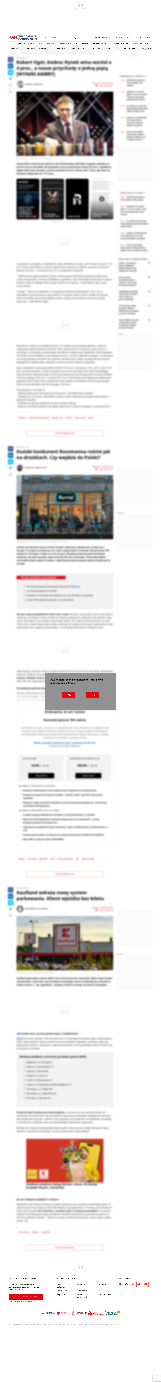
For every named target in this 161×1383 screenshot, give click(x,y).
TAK (68, 694)
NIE (92, 694)
